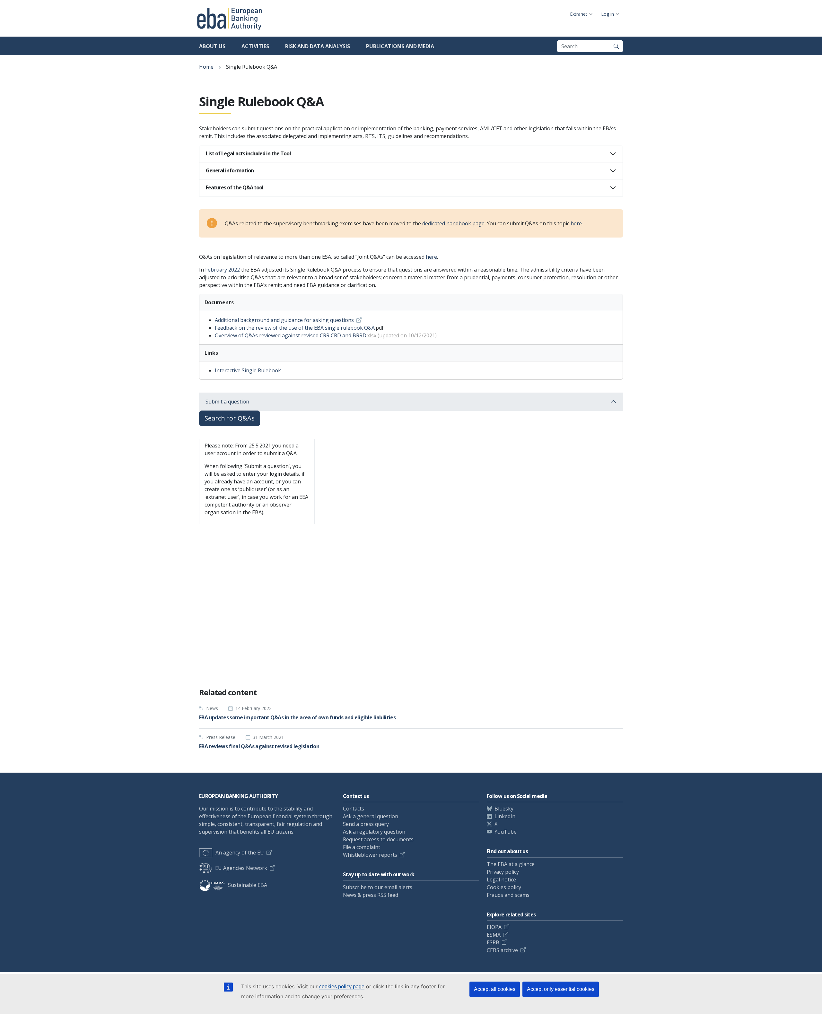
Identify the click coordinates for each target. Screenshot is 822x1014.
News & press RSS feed (370, 894)
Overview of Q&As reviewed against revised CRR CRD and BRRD (290, 335)
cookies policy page (341, 986)
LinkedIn (504, 816)
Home (206, 66)
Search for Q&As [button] (230, 418)
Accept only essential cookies (560, 989)
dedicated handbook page (453, 223)
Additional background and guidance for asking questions (284, 320)
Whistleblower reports (370, 854)
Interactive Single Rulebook (248, 370)
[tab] (411, 153)
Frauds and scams (508, 894)
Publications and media (400, 46)
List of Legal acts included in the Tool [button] (248, 153)
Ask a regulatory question (374, 831)
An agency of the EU (239, 852)
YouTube (505, 831)
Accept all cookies (494, 989)
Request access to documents (378, 839)
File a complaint (361, 847)
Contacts (353, 808)
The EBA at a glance (511, 864)
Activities (255, 46)
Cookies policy (504, 887)
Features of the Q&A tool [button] (234, 187)
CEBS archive (502, 950)
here (576, 223)
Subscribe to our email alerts (377, 887)
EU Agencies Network (241, 867)
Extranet (578, 14)
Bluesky (503, 808)
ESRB (493, 942)
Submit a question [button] (227, 401)
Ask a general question (370, 816)
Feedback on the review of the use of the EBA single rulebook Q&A (295, 327)
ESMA (494, 934)
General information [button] (230, 170)
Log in (607, 14)
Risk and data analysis (317, 46)
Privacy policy (503, 871)
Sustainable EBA (247, 884)
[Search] (616, 46)
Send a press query (366, 824)
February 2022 (222, 269)
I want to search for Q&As (234, 666)
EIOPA (494, 927)
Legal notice (501, 879)
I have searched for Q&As (305, 666)
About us (212, 46)
